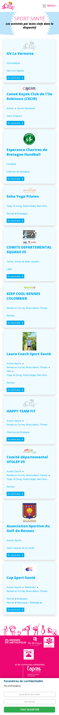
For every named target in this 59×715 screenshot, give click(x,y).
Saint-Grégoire (14, 116)
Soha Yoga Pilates (23, 196)
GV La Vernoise (20, 53)
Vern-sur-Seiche (15, 70)
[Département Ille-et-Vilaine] (35, 642)
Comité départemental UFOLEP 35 (27, 459)
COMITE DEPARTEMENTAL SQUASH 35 (29, 249)
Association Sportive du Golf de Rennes (28, 528)
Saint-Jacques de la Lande (20, 548)
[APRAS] (34, 673)
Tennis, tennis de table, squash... (23, 261)
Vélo (9, 371)
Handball (11, 164)
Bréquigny (22, 213)
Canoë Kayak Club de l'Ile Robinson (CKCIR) (29, 96)
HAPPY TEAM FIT (21, 411)
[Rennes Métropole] (15, 642)
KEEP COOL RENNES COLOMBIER (23, 296)
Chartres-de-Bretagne (18, 171)
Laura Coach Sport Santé (29, 353)
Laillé (9, 269)
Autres (10, 108)
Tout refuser (29, 701)
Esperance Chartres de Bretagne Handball (27, 152)
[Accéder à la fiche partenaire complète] (29, 45)
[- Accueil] (8, 6)
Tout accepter (29, 709)
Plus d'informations (12, 686)
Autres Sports (14, 363)
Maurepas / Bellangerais (29, 602)
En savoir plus (14, 78)
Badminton (30, 587)
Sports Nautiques (26, 108)
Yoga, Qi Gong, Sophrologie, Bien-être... (27, 206)
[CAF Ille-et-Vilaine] (49, 642)
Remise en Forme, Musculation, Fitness (27, 308)
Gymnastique (13, 63)
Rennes (10, 213)
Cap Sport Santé (21, 577)
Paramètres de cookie (29, 694)
